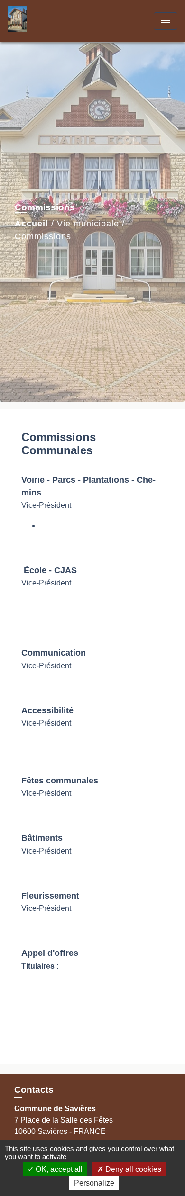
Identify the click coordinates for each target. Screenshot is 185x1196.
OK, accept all (58, 1169)
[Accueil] (43, 21)
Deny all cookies (132, 1169)
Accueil (31, 223)
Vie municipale (88, 223)
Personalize (94, 1183)
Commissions (43, 236)
